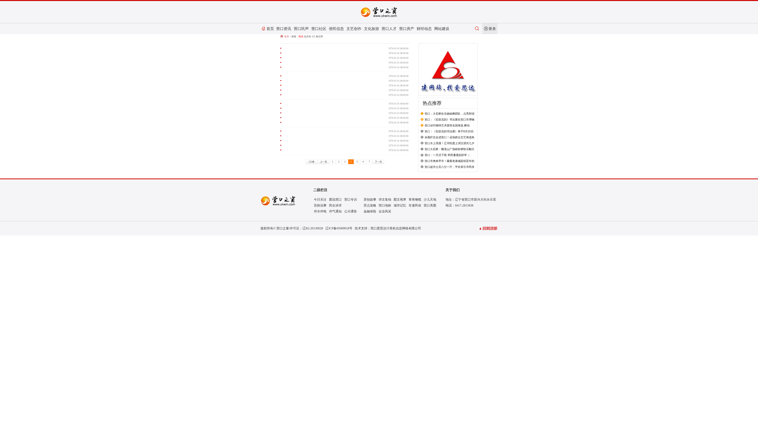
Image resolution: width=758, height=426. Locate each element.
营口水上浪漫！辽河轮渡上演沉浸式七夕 (449, 143)
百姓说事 (320, 205)
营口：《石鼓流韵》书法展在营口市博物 (449, 119)
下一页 (378, 161)
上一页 (323, 161)
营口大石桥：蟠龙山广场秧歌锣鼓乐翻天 (449, 149)
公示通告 (350, 211)
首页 (270, 29)
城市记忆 (400, 205)
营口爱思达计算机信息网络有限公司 (396, 228)
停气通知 (335, 211)
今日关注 (320, 199)
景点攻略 (370, 205)
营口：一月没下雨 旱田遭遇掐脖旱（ (447, 155)
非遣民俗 (415, 205)
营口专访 (350, 199)
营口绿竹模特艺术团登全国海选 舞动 (447, 125)
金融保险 (370, 211)
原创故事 (370, 199)
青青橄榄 (415, 199)
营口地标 (385, 205)
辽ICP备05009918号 (338, 228)
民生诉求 (335, 205)
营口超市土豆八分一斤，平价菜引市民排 (449, 166)
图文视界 (400, 199)
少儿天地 (430, 199)
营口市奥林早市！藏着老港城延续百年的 (449, 161)
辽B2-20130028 (312, 228)
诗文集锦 (385, 199)
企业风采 (385, 211)
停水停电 (320, 211)
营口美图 (430, 205)
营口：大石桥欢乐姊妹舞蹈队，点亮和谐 (449, 113)
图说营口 (335, 199)
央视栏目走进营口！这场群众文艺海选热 (449, 137)
